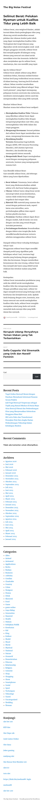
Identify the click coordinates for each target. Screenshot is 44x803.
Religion (8, 668)
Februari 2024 (11, 536)
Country (8, 584)
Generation (10, 613)
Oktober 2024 (11, 513)
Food (7, 602)
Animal (8, 558)
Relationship (10, 665)
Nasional (9, 651)
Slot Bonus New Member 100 (15, 762)
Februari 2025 (11, 502)
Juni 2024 (9, 525)
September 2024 (12, 516)
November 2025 (11, 479)
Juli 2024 (9, 522)
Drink (7, 596)
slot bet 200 (8, 791)
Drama (8, 593)
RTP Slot (6, 727)
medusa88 (7, 785)
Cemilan (8, 578)
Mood (7, 642)
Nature (8, 653)
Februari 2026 (11, 470)
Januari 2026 (10, 473)
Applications (10, 564)
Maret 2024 (10, 533)
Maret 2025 (10, 499)
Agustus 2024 (10, 519)
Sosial (7, 685)
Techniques (10, 691)
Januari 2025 (10, 505)
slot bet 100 (8, 722)
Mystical (8, 648)
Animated (9, 561)
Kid (6, 630)
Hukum (8, 622)
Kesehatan (9, 627)
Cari (5, 372)
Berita (7, 567)
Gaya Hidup (10, 610)
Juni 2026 (9, 464)
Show (7, 679)
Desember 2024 (11, 507)
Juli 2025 (9, 487)
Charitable (9, 581)
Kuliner (8, 636)
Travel (8, 697)
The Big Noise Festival (17, 7)
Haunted (8, 616)
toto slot (6, 773)
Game (7, 604)
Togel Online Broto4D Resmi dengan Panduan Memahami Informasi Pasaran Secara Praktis (21, 397)
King (7, 633)
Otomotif (9, 656)
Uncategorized (33, 317)
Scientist (9, 671)
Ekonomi (9, 599)
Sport (7, 688)
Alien (7, 555)
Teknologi (9, 694)
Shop (7, 674)
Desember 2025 (11, 476)
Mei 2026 (9, 467)
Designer (9, 590)
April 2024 (9, 531)
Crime (7, 587)
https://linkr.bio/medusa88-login (17, 779)
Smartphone (10, 682)
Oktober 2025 (11, 482)
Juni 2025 (9, 490)
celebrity (8, 576)
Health (8, 619)
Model (8, 639)
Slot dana (7, 745)
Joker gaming (8, 750)
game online (10, 607)
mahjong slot (8, 756)
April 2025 (9, 496)
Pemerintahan (11, 659)
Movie (7, 645)
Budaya (8, 570)
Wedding (9, 702)
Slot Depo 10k (8, 733)
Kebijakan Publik (12, 625)
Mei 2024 (9, 528)
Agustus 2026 (11, 461)
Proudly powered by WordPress (30, 799)
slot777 (6, 768)
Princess (8, 662)
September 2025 (12, 484)
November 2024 (11, 510)
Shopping (9, 676)
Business (9, 573)
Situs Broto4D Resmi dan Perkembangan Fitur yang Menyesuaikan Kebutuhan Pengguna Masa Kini (21, 411)
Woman (8, 705)
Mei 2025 (9, 493)
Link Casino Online (11, 739)
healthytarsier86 (11, 317)
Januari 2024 (10, 539)
